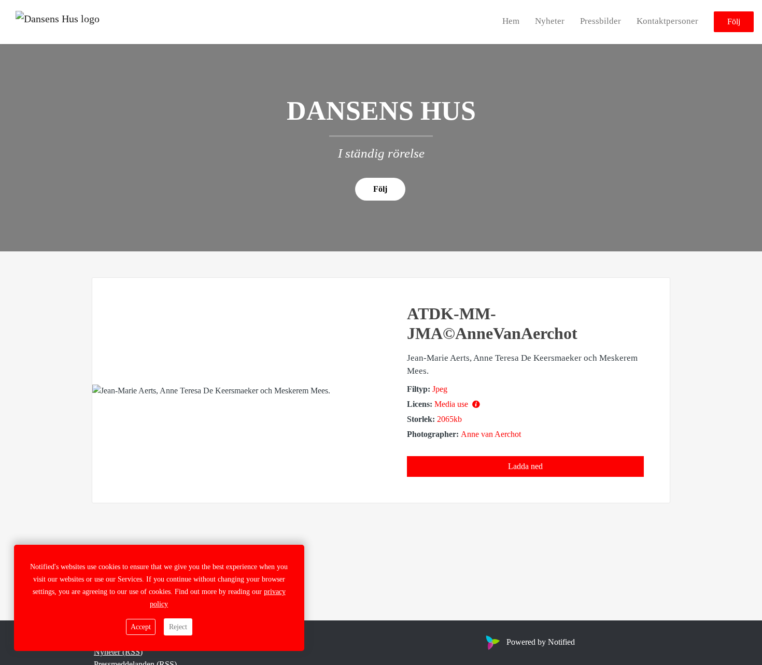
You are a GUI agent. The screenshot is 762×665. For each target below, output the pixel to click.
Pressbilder (600, 21)
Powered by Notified (540, 642)
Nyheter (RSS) (118, 651)
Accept (141, 627)
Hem (510, 21)
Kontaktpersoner (667, 21)
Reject (178, 627)
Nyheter (550, 21)
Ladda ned (525, 466)
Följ (733, 22)
